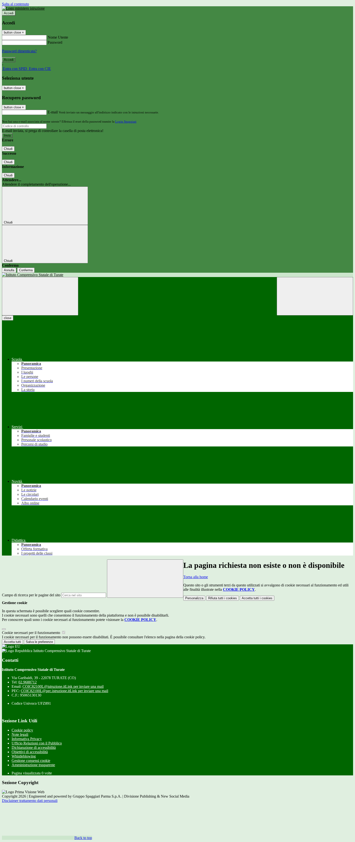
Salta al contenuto (15, 4)
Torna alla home (195, 577)
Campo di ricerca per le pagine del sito (31, 595)
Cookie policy (22, 730)
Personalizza (194, 598)
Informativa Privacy (27, 739)
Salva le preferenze (39, 642)
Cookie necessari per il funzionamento (31, 633)
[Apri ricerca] (315, 296)
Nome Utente (58, 37)
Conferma (26, 270)
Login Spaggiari (125, 121)
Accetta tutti (257, 598)
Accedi (9, 13)
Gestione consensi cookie (31, 760)
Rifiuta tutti (222, 598)
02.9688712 (27, 682)
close (7, 318)
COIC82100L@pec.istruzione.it (64, 691)
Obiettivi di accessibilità (30, 752)
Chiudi (8, 149)
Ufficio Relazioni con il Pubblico (37, 743)
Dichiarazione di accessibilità (34, 747)
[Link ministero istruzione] (23, 8)
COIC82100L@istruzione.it (63, 686)
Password (55, 42)
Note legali (20, 734)
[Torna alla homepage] (177, 275)
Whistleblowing (24, 756)
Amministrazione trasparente (33, 765)
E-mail (53, 112)
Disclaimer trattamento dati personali (29, 801)
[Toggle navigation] (40, 296)
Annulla (9, 270)
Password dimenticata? (19, 51)
